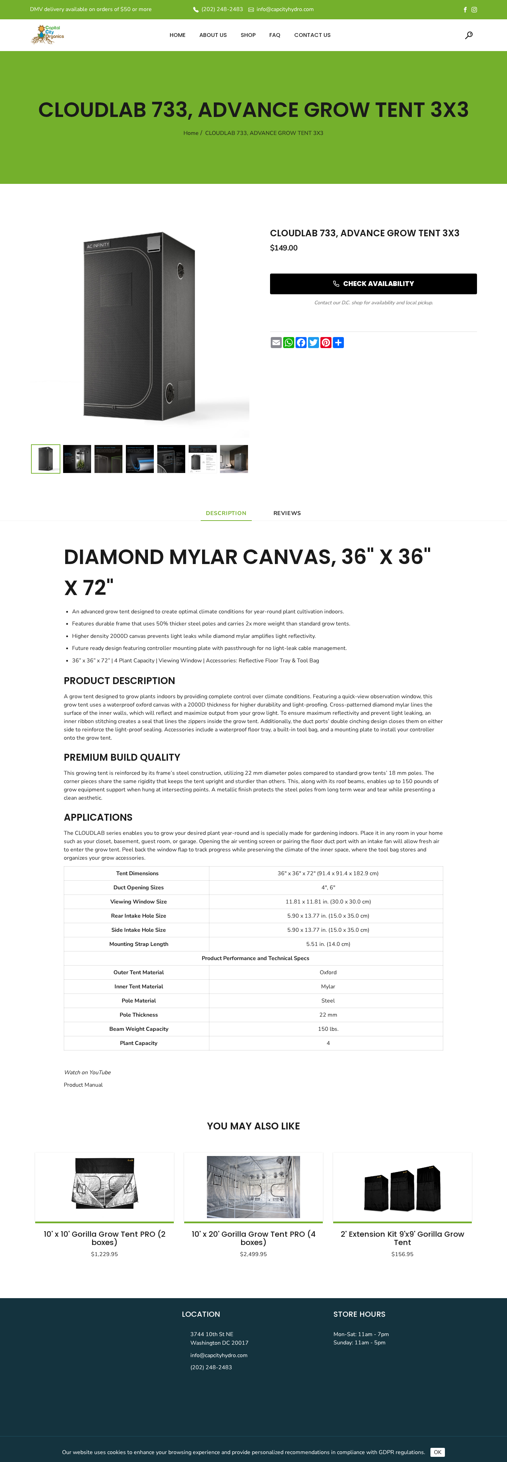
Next (449, 1203)
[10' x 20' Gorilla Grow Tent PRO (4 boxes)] (253, 1187)
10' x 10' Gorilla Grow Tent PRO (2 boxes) (105, 1238)
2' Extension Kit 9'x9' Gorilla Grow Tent (402, 1238)
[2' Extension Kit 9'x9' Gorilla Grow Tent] (402, 1187)
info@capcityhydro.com (219, 1355)
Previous (57, 1203)
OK (437, 1452)
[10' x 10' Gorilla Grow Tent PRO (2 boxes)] (104, 1187)
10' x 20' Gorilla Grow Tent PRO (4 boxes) (254, 1238)
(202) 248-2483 (211, 1367)
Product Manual (83, 1085)
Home (191, 133)
